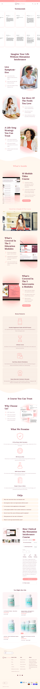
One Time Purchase (27, 542)
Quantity (24, 549)
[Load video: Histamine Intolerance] (20, 221)
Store (12, 659)
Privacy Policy (22, 666)
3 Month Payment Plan (28, 546)
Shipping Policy (22, 659)
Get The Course (26, 200)
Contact (12, 666)
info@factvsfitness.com (15, 671)
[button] (2, 4)
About (12, 664)
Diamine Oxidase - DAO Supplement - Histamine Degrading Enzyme (27, 611)
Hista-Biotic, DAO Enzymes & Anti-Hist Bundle (28, 637)
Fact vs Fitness (7, 686)
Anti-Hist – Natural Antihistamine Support (11, 636)
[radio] (23, 542)
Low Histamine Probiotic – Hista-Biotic (10, 611)
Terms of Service (23, 664)
